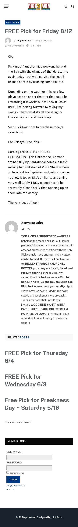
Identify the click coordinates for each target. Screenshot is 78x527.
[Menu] (6, 6)
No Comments (16, 45)
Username (13, 451)
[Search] (72, 6)
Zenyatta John (23, 40)
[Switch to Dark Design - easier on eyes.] (66, 6)
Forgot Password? (15, 485)
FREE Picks (12, 22)
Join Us (10, 489)
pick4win (57, 517)
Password (14, 462)
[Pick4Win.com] (39, 6)
